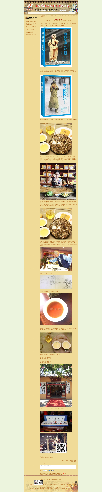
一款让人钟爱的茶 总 (29, 31)
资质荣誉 (59, 479)
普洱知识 (59, 15)
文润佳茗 (27, 27)
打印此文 (50, 474)
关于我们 (45, 479)
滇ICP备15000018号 (58, 487)
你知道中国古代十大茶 (29, 21)
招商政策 (56, 479)
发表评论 (41, 474)
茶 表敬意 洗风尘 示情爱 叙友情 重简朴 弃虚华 (51, 473)
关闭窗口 (59, 474)
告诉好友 (46, 474)
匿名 (50, 470)
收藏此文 (55, 474)
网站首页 (42, 479)
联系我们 (49, 479)
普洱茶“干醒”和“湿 (29, 24)
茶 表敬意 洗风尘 (29, 29)
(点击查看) (46, 463)
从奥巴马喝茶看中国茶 (29, 23)
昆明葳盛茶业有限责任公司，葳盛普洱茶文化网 (49, 15)
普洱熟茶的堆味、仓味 (29, 34)
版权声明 (52, 479)
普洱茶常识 (64, 15)
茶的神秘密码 (28, 32)
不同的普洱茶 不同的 (29, 26)
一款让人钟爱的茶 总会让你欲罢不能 (71, 460)
